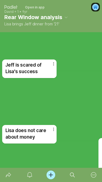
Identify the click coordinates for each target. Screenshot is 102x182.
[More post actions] (50, 131)
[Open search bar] (72, 175)
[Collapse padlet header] (66, 17)
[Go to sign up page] (95, 7)
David (9, 12)
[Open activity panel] (29, 174)
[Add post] (51, 174)
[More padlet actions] (93, 174)
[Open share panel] (8, 174)
